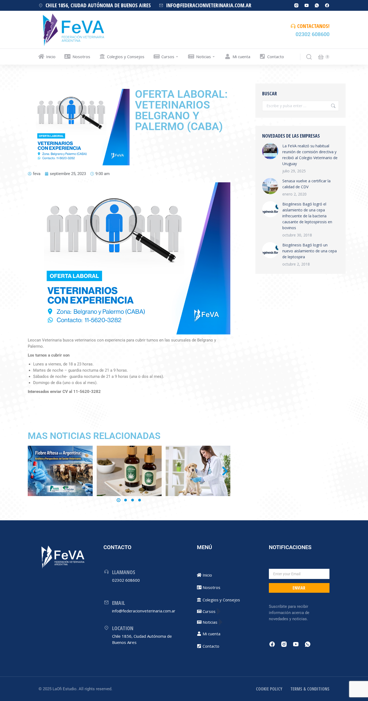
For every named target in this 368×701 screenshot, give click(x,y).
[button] (118, 500)
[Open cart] (321, 57)
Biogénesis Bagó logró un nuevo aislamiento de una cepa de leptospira (309, 250)
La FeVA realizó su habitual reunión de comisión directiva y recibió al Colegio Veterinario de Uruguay (310, 154)
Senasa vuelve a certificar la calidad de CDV (306, 183)
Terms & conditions (309, 689)
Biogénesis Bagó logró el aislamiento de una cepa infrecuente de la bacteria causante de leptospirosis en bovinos (307, 215)
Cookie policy (269, 689)
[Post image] (60, 471)
